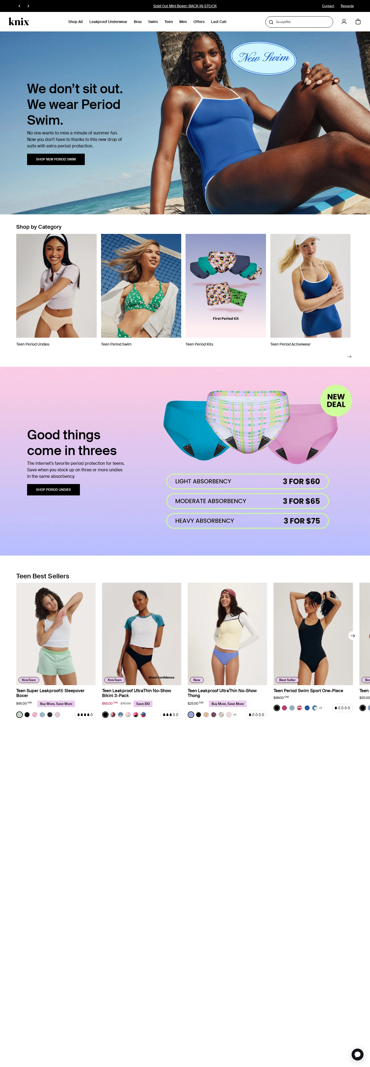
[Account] (344, 21)
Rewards (347, 6)
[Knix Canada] (19, 21)
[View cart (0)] (358, 22)
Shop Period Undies (53, 490)
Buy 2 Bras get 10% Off (185, 6)
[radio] (19, 714)
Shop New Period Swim (56, 159)
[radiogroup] (38, 714)
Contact (328, 6)
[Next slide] (350, 356)
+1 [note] (234, 714)
